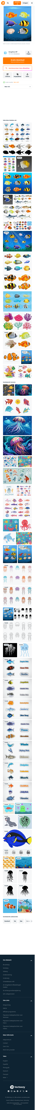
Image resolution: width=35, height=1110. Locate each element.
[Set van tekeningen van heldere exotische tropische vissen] (17, 302)
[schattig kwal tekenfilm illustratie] (10, 801)
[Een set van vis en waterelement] (12, 265)
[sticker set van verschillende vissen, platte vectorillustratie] (17, 819)
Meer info (7, 89)
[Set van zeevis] (17, 152)
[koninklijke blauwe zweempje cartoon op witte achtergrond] (17, 1016)
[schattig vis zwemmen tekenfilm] (8, 959)
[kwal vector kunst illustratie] (10, 786)
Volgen (29, 54)
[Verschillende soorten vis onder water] (10, 426)
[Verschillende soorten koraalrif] (17, 361)
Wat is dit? (16, 82)
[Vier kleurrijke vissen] (17, 321)
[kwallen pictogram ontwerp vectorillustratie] (10, 999)
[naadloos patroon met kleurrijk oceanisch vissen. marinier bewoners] (8, 444)
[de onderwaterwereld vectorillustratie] (11, 1053)
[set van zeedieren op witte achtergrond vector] (7, 255)
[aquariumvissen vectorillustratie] (11, 397)
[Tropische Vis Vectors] (17, 341)
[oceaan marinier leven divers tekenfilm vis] (17, 472)
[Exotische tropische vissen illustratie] (21, 411)
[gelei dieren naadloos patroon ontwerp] (9, 1040)
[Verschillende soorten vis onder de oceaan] (17, 202)
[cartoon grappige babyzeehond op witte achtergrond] (10, 985)
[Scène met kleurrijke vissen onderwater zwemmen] (17, 281)
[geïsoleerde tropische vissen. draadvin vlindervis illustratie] (11, 183)
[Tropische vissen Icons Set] (9, 167)
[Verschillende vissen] (12, 229)
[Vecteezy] (3, 3)
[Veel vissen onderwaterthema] (8, 411)
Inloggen (25, 3)
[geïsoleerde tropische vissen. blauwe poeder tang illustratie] (8, 219)
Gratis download (17, 61)
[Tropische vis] (17, 379)
